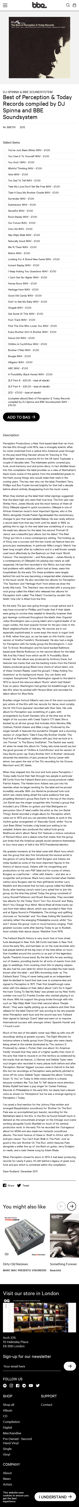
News (7, 1478)
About (7, 1473)
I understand (53, 1496)
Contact (46, 1404)
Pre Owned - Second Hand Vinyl (17, 1440)
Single (7, 1448)
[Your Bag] (74, 5)
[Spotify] (5, 1386)
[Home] (39, 7)
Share (11, 1185)
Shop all (8, 1404)
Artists (7, 1484)
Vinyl (6, 1454)
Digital (7, 1427)
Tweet (25, 1185)
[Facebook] (17, 1386)
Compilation (11, 1421)
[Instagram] (11, 1386)
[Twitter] (38, 1386)
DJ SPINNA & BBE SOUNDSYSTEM (28, 92)
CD (5, 1416)
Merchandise (12, 1433)
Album (7, 1410)
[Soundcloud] (24, 1386)
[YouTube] (31, 1385)
